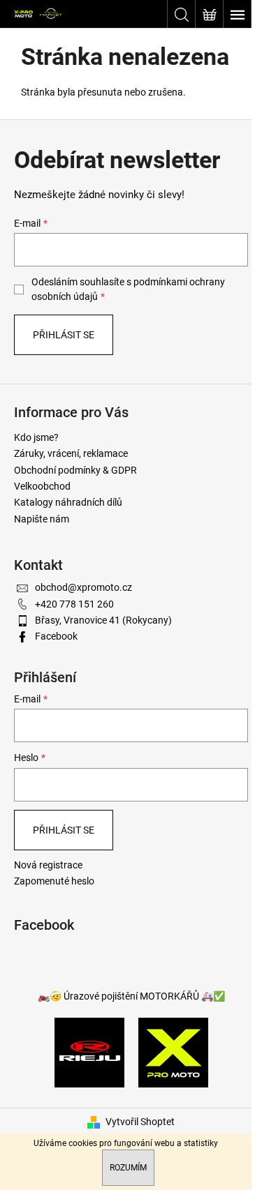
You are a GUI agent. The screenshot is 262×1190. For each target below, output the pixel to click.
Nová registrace (48, 865)
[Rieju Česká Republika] (89, 1051)
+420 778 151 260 (74, 604)
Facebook (56, 636)
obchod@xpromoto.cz (83, 587)
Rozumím (128, 1168)
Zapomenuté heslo (54, 881)
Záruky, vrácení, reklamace (71, 453)
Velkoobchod (42, 486)
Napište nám (41, 519)
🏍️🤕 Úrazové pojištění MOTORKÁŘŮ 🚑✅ (131, 996)
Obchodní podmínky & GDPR (75, 470)
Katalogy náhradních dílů (68, 502)
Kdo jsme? (36, 437)
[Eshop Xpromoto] (173, 1051)
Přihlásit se (63, 334)
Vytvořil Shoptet (140, 1121)
